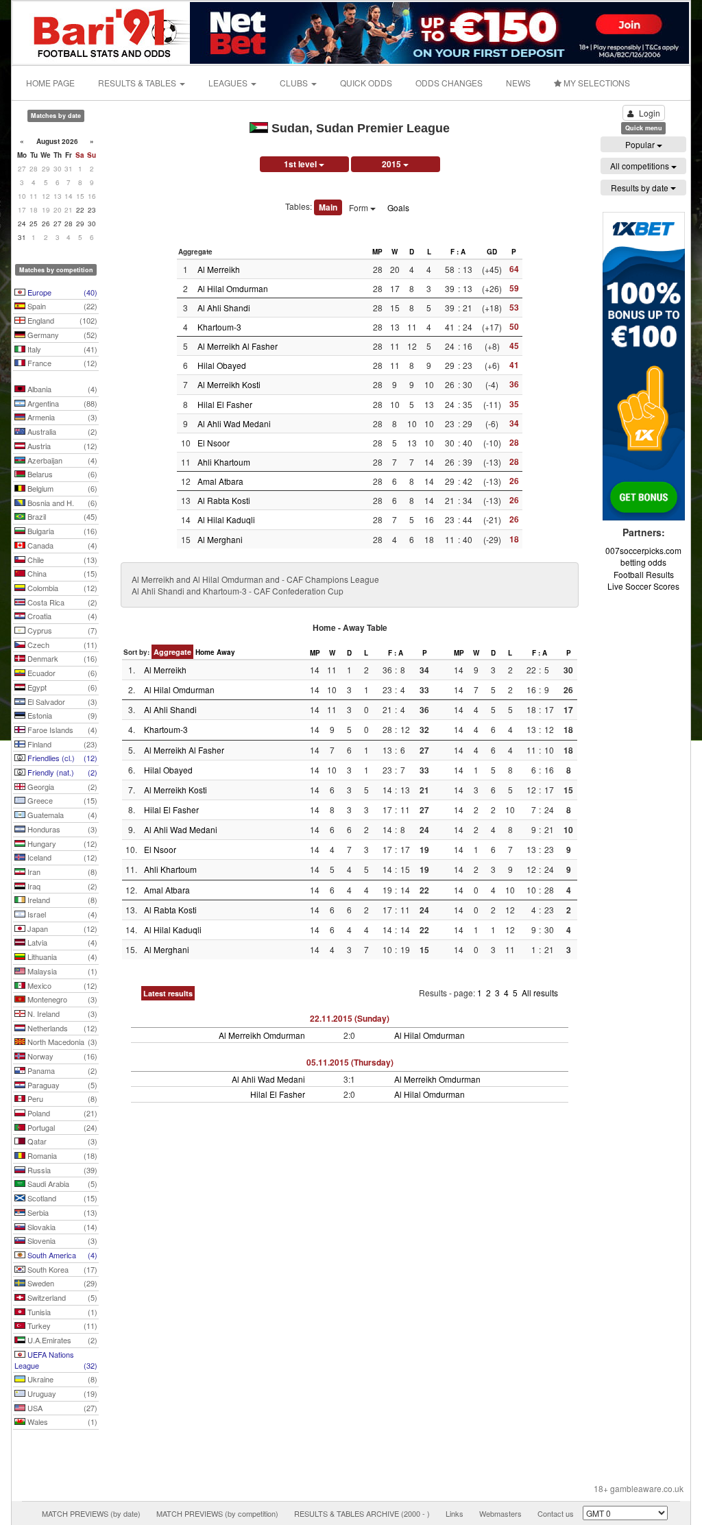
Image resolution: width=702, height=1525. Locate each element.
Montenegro (61, 999)
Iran (61, 871)
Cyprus (61, 630)
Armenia (61, 416)
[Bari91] (102, 31)
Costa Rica (61, 602)
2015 (392, 164)
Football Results (644, 574)
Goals (398, 207)
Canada (61, 545)
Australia (61, 431)
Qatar (61, 1141)
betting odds (643, 562)
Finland (61, 744)
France (61, 362)
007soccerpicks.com (643, 550)
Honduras (61, 829)
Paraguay (61, 1084)
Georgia (61, 786)
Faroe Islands (61, 729)
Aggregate (172, 652)
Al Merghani (220, 539)
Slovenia (61, 1240)
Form (359, 207)
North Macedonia (61, 1041)
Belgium (61, 488)
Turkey (61, 1325)
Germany (61, 334)
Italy (61, 349)
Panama (61, 1070)
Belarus (61, 473)
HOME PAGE (50, 82)
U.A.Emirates (61, 1339)
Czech (61, 644)
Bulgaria (61, 530)
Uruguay (61, 1393)
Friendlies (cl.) (61, 757)
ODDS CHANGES (449, 82)
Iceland (61, 857)
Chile (61, 559)
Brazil (61, 516)
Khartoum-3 (219, 327)
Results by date (640, 187)
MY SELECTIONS (595, 82)
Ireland (61, 899)
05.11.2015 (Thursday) (350, 1062)
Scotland (61, 1197)
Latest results (168, 993)
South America (61, 1254)
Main (328, 207)
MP (377, 251)
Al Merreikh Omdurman (262, 1035)
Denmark (61, 658)
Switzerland (61, 1297)
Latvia (61, 942)
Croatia (61, 615)
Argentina (61, 403)
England (61, 320)
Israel (61, 914)
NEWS (518, 82)
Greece (61, 800)
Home (205, 652)
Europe (61, 292)
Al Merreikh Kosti (229, 384)
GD (492, 251)
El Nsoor (213, 442)
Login (649, 113)
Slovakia (61, 1226)
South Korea (61, 1269)
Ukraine (61, 1378)
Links (454, 1513)
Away (226, 652)
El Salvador (61, 701)
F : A (457, 251)
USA (61, 1407)
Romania (61, 1155)
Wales (61, 1421)
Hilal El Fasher (224, 404)
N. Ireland (61, 1013)
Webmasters (500, 1513)
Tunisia (61, 1311)
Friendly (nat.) (61, 772)
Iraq (61, 885)
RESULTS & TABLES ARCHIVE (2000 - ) (362, 1513)
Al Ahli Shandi (223, 307)
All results (540, 992)
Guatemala (61, 814)
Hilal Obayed (221, 365)
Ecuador (61, 672)
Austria (61, 445)
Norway (61, 1055)
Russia (61, 1169)
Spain (61, 305)
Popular (641, 144)
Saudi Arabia (61, 1183)
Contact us (555, 1513)
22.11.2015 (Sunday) (349, 1018)
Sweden (61, 1282)
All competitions (640, 165)
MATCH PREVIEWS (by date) (91, 1513)
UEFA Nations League (55, 1360)
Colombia (61, 587)
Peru (61, 1098)
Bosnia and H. (61, 502)
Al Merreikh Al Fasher (237, 346)
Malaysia (61, 970)
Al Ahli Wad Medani (234, 423)
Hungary (61, 843)
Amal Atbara (220, 481)
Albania (61, 388)
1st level (301, 164)
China (61, 573)
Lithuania (61, 956)
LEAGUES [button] (229, 82)
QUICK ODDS (366, 82)
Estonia (61, 715)
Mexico (61, 985)
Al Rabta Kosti (223, 500)
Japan (61, 928)
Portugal (61, 1127)
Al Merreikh (218, 269)
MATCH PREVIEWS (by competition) (217, 1513)
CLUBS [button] (295, 82)
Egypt (61, 687)
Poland (61, 1112)
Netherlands (61, 1027)
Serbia (61, 1212)
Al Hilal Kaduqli (226, 519)
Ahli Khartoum (223, 462)
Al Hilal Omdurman (232, 288)
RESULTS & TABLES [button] (138, 82)
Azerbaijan (61, 460)
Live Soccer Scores (643, 586)
